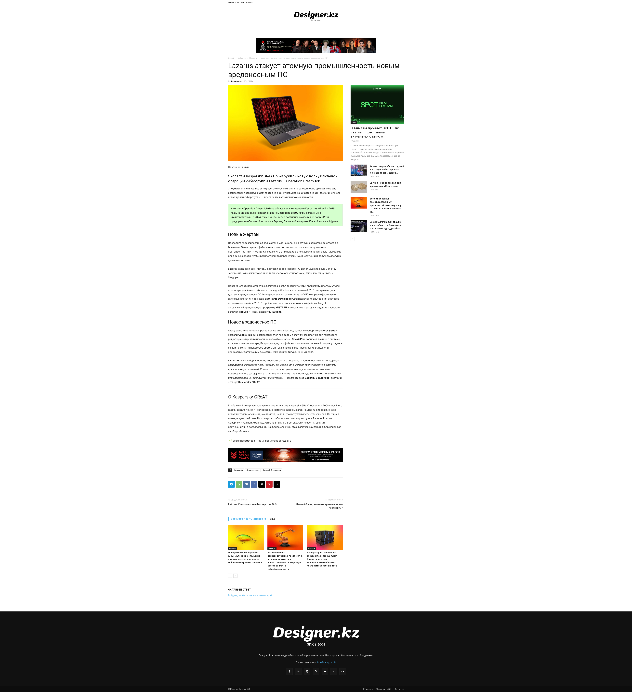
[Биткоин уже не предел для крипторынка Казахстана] (359, 187)
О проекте (368, 689)
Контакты (399, 689)
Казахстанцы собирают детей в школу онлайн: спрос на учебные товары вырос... (387, 169)
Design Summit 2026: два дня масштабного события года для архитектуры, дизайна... (386, 225)
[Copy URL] (277, 484)
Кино (354, 122)
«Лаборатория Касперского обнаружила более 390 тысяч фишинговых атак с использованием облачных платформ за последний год (322, 559)
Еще (272, 518)
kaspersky (238, 470)
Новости (253, 57)
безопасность (253, 470)
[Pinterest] (269, 484)
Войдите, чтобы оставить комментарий (250, 595)
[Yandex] (333, 671)
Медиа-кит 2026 (384, 689)
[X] (261, 484)
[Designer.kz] (316, 15)
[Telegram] (231, 484)
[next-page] (235, 576)
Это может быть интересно (248, 518)
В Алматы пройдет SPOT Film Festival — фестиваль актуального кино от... (375, 132)
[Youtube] (342, 671)
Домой (231, 57)
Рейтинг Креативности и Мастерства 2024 (252, 504)
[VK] (246, 484)
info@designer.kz (326, 662)
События (242, 57)
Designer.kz (236, 81)
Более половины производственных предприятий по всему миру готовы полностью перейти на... (385, 205)
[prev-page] (230, 576)
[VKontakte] (325, 671)
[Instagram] (298, 671)
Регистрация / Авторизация (240, 2)
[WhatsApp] (239, 484)
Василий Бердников (272, 470)
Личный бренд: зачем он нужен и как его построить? (319, 506)
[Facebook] (254, 484)
